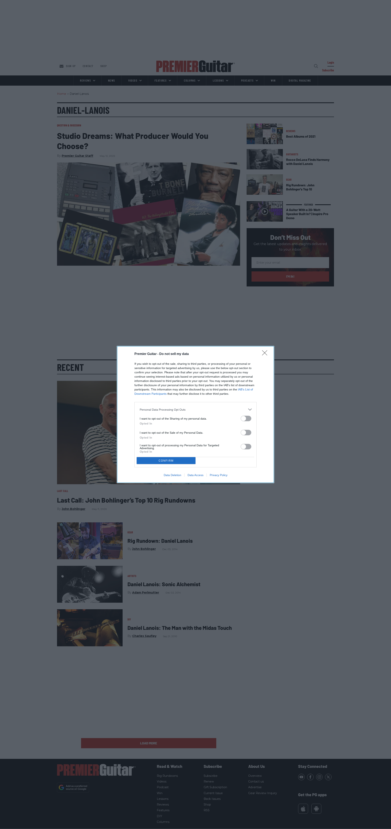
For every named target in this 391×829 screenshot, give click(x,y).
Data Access (195, 475)
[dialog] (195, 414)
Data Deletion (172, 475)
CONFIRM (166, 460)
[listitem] (195, 409)
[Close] (266, 354)
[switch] (246, 418)
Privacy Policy (218, 475)
